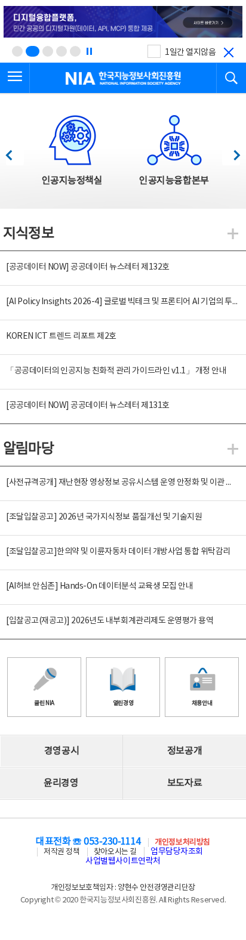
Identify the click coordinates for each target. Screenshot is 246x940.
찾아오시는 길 (115, 852)
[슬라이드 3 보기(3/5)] (47, 51)
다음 (230, 151)
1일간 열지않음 (190, 52)
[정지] (89, 51)
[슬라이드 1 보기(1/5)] (17, 51)
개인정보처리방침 (182, 842)
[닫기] (228, 52)
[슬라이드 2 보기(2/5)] (32, 51)
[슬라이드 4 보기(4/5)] (61, 51)
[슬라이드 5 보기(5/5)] (75, 51)
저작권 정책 (61, 852)
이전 (14, 151)
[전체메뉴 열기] (15, 78)
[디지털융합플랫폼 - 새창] (123, 22)
